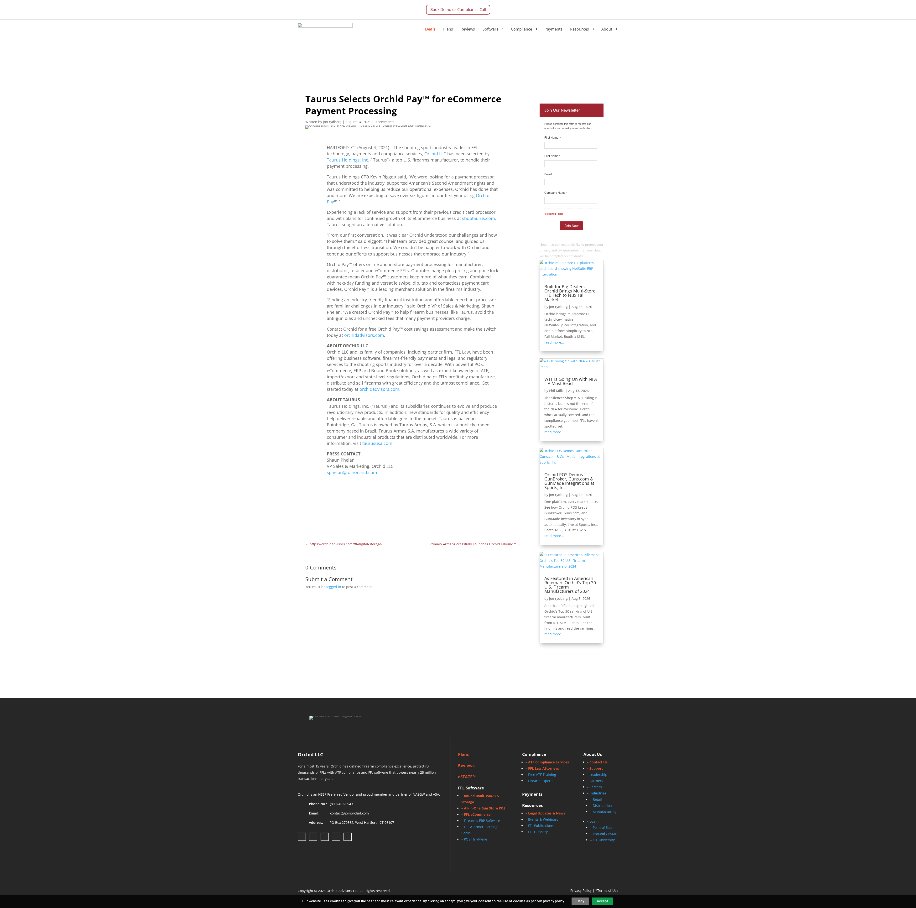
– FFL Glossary (537, 832)
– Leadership (597, 774)
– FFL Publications (540, 825)
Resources (579, 29)
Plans (448, 29)
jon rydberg (558, 306)
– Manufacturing (603, 811)
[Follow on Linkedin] (325, 837)
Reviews (468, 29)
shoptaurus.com (478, 218)
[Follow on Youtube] (348, 837)
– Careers (594, 787)
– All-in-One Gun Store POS (483, 808)
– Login (593, 821)
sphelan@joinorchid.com (352, 472)
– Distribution (601, 805)
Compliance (521, 29)
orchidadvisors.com (364, 335)
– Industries (596, 793)
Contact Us (470, 501)
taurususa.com (377, 443)
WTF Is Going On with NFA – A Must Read (570, 381)
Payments (553, 29)
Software (491, 29)
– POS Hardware (474, 839)
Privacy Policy (581, 890)
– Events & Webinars (542, 819)
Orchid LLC (435, 154)
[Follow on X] (336, 837)
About (606, 29)
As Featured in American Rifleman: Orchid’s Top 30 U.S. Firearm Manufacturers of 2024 (570, 584)
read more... (554, 342)
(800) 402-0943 (341, 804)
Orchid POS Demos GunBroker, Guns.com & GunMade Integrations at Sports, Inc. (569, 481)
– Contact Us (597, 762)
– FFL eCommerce (475, 814)
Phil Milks (556, 390)
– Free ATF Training (541, 774)
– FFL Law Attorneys (542, 768)
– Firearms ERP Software (480, 820)
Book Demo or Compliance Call (458, 9)
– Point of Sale (601, 827)
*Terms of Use (606, 890)
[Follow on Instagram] (313, 837)
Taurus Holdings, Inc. (348, 160)
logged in (333, 586)
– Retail (596, 799)
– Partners (595, 780)
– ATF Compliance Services (547, 762)
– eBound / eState (604, 833)
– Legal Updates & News (545, 813)
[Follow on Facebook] (302, 837)
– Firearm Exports (539, 780)
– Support (595, 768)
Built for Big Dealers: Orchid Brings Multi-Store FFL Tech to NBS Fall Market (569, 293)
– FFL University (602, 840)
